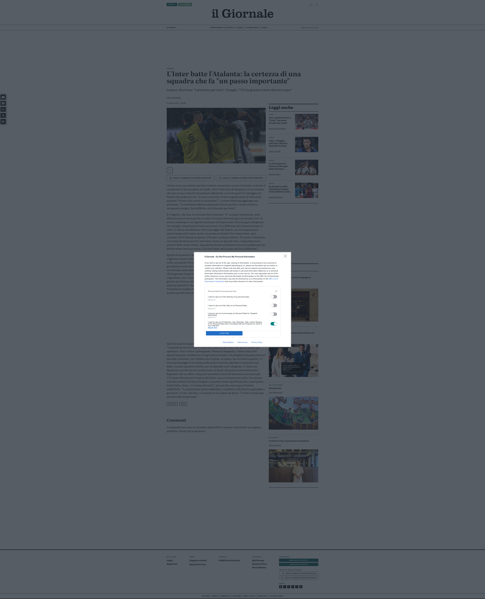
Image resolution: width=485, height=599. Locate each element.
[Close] (286, 256)
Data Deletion (228, 342)
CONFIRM (224, 333)
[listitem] (242, 291)
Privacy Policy (256, 342)
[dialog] (242, 299)
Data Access (242, 342)
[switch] (274, 296)
